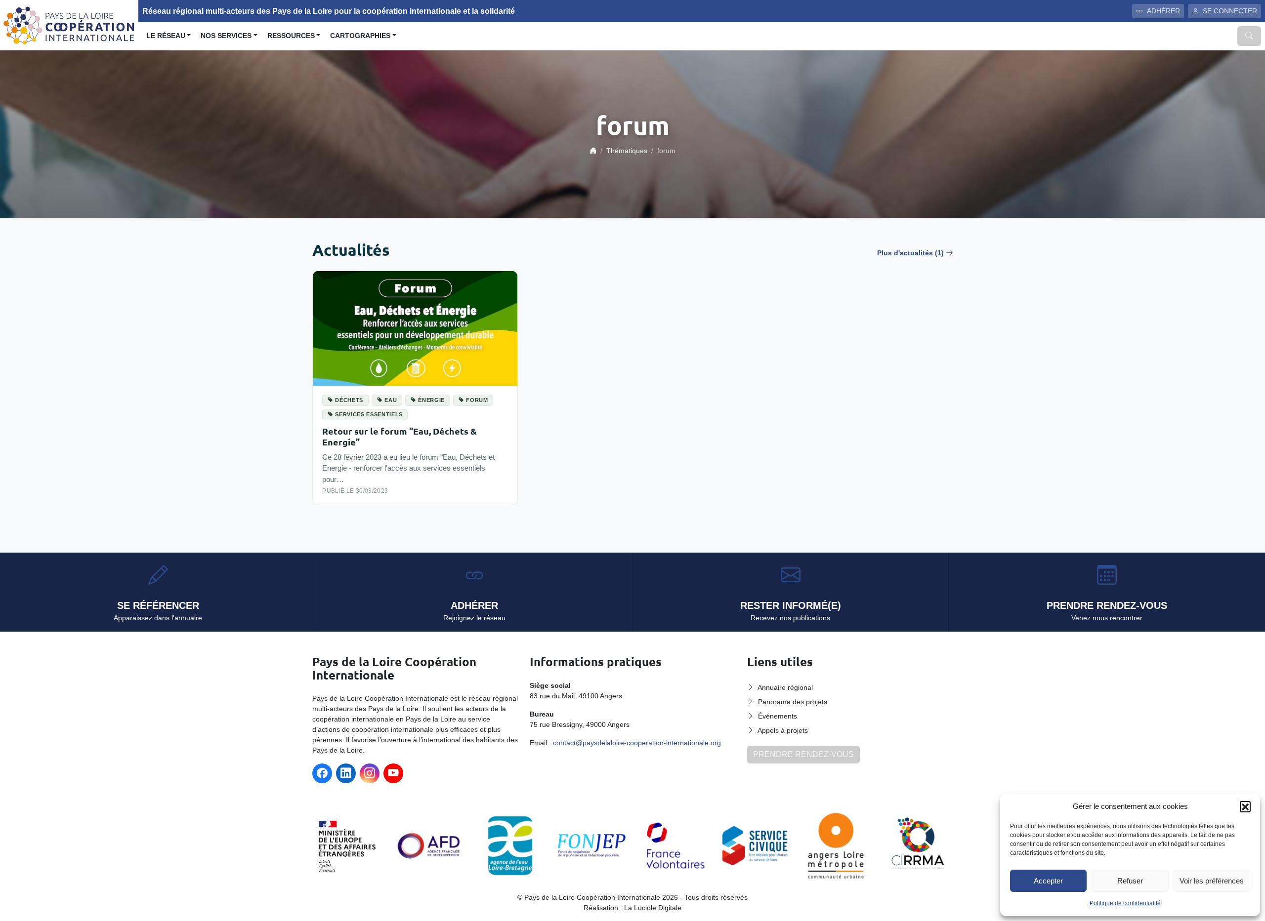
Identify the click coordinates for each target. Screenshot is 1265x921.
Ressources (291, 36)
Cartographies (360, 36)
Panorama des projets (792, 702)
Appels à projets (783, 730)
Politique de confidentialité (1125, 903)
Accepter (1048, 881)
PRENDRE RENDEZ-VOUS (803, 754)
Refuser (1130, 881)
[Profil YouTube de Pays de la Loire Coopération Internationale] (393, 773)
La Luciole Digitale (652, 908)
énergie (431, 400)
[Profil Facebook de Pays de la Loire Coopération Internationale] (322, 773)
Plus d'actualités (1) (910, 253)
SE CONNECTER (1230, 11)
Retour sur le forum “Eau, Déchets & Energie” (399, 436)
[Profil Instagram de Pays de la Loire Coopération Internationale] (370, 773)
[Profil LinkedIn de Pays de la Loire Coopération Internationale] (346, 773)
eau (390, 400)
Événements (777, 716)
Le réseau (165, 36)
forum (477, 400)
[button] (1245, 806)
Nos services (226, 36)
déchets (349, 400)
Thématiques (626, 151)
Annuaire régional (785, 687)
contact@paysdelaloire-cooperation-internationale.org (637, 743)
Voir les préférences (1212, 881)
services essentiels (368, 414)
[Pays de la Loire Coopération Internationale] (69, 24)
